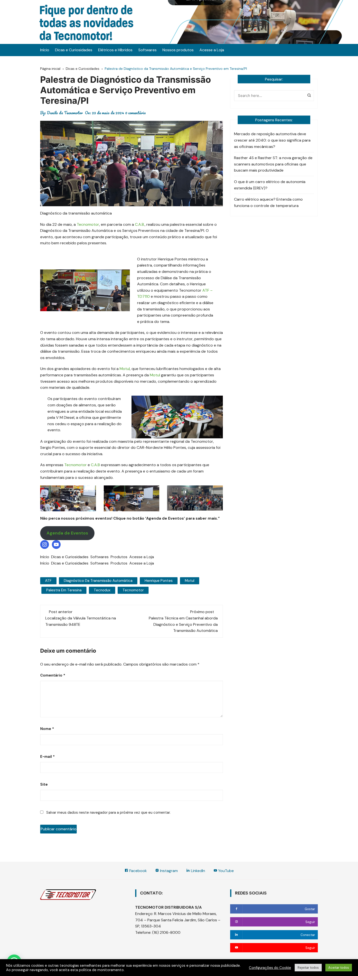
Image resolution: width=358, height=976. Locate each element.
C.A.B (95, 464)
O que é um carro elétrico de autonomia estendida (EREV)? (269, 185)
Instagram (168, 870)
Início (44, 49)
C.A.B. (140, 224)
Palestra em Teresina (64, 590)
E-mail (47, 756)
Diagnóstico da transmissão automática (98, 580)
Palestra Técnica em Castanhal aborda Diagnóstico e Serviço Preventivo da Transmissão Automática (183, 624)
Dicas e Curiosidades (73, 49)
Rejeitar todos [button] (308, 968)
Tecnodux (102, 590)
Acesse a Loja (211, 49)
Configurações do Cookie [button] (270, 968)
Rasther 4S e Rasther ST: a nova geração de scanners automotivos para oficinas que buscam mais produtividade (273, 164)
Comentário (52, 675)
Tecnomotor (88, 224)
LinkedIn (197, 870)
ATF (48, 580)
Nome (47, 728)
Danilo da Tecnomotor (65, 113)
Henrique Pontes (159, 580)
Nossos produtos (178, 49)
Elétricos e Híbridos (115, 49)
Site (44, 784)
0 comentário (135, 113)
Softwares (147, 49)
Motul (125, 368)
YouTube (225, 870)
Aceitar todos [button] (338, 968)
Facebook (137, 870)
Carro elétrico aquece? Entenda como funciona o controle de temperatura (268, 202)
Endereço (143, 913)
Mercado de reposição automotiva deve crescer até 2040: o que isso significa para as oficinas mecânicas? (272, 140)
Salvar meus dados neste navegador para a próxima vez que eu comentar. (108, 812)
